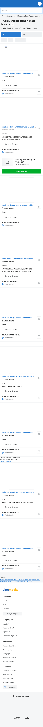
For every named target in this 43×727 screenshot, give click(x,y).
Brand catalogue (8, 661)
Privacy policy (7, 650)
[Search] (40, 10)
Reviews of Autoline (9, 657)
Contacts (6, 608)
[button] (39, 3)
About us (6, 601)
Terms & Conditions (9, 646)
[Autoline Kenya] (14, 3)
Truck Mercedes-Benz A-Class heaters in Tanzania (20, 580)
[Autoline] (2, 16)
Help (4, 605)
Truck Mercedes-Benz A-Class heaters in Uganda (18, 580)
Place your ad (21, 171)
